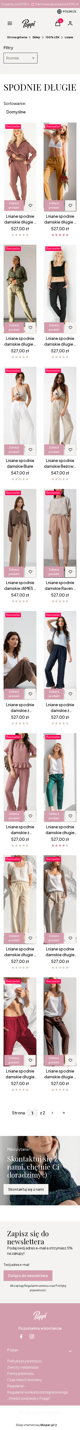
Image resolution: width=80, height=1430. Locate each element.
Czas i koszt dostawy (24, 1379)
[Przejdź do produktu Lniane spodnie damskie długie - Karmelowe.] (60, 167)
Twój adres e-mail (16, 1265)
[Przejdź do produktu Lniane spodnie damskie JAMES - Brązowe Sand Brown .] (20, 533)
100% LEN (52, 37)
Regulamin (15, 1386)
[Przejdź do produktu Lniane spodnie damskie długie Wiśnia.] (20, 1021)
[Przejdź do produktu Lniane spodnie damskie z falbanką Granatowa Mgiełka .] (60, 655)
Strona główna (17, 37)
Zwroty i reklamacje (23, 1367)
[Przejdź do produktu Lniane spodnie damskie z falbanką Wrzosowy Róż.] (20, 777)
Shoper (52, 1412)
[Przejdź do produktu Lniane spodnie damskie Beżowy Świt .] (60, 411)
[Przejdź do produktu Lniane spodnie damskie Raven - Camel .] (60, 533)
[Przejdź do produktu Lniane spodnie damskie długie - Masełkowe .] (20, 899)
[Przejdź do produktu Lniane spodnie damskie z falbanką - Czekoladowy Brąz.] (20, 655)
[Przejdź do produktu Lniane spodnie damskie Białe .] (20, 411)
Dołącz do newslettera (28, 1275)
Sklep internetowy (35, 1425)
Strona (18, 1113)
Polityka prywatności (24, 1361)
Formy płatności (20, 1373)
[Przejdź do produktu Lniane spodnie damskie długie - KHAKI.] (20, 289)
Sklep (36, 37)
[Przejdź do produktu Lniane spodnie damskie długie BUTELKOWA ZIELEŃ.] (60, 777)
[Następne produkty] (52, 1112)
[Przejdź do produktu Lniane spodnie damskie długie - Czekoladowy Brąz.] (60, 1021)
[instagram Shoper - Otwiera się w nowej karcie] (31, 1336)
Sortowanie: (15, 103)
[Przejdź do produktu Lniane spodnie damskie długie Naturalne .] (60, 899)
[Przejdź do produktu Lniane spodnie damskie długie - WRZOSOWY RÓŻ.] (20, 167)
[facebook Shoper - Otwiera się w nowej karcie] (21, 1336)
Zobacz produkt (14, 205)
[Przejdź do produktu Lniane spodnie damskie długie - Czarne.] (60, 289)
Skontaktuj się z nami (26, 1189)
